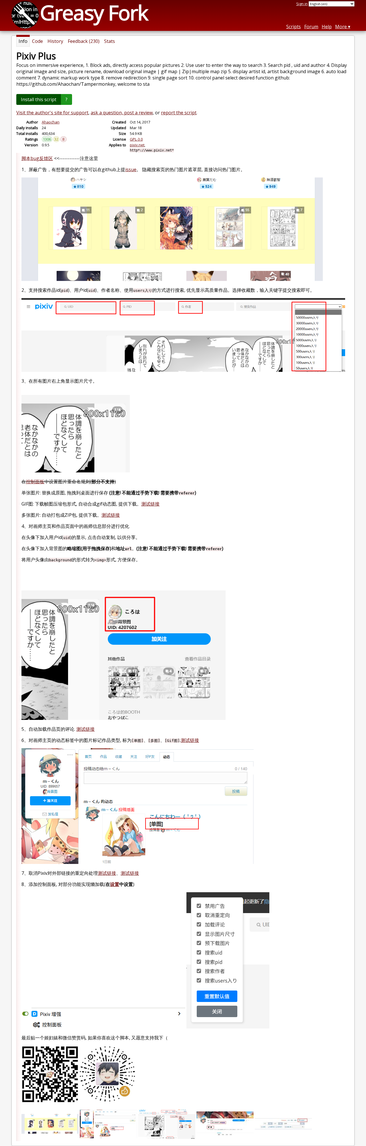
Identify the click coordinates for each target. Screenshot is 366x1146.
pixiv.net (137, 144)
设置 (114, 884)
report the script (178, 112)
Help (327, 26)
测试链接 (150, 504)
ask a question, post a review (122, 112)
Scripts (293, 26)
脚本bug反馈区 (37, 158)
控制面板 (35, 481)
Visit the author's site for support (52, 112)
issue (130, 169)
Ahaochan (50, 122)
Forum (311, 26)
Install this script (38, 99)
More (341, 26)
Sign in (302, 3)
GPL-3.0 (136, 139)
